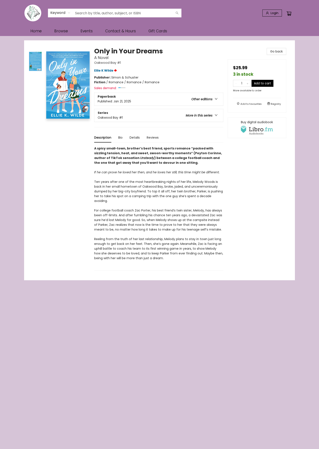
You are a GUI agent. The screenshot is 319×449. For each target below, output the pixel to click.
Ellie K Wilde (103, 70)
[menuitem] (36, 31)
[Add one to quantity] (247, 83)
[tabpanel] (158, 208)
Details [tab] (135, 137)
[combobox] (60, 13)
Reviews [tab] (153, 137)
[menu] (159, 31)
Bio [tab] (120, 137)
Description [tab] (102, 137)
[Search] (177, 13)
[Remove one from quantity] (236, 83)
